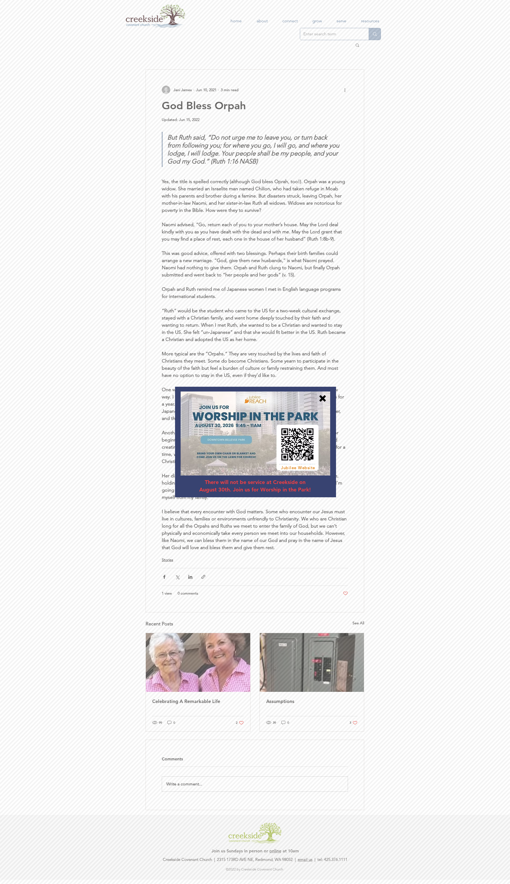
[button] (322, 398)
